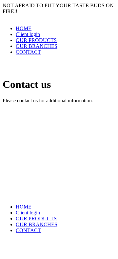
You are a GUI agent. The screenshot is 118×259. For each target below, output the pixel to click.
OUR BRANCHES (36, 46)
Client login (28, 34)
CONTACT (28, 52)
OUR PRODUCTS (36, 40)
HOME (23, 28)
